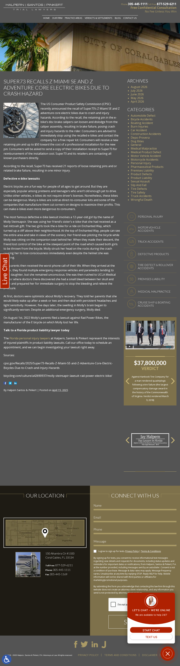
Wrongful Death (141, 200)
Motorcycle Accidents (144, 159)
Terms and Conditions (120, 655)
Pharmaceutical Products (147, 167)
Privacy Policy (132, 551)
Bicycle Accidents (142, 119)
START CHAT (151, 630)
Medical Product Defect (146, 152)
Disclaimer (149, 655)
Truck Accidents (141, 196)
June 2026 (137, 94)
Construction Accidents (146, 134)
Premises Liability (142, 170)
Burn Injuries (139, 126)
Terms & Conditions (151, 551)
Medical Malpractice (144, 148)
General (136, 145)
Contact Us (130, 18)
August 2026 (139, 87)
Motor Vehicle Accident (146, 156)
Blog (118, 18)
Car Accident (139, 130)
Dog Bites (137, 141)
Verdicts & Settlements (98, 18)
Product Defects (141, 174)
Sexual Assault (140, 181)
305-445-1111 (138, 4)
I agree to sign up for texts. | (129, 551)
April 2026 (137, 101)
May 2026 (137, 98)
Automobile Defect (143, 116)
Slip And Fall (138, 185)
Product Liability (141, 178)
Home (46, 18)
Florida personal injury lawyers (29, 338)
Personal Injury (141, 163)
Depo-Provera (140, 137)
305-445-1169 (58, 574)
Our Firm (57, 18)
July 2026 (137, 91)
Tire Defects (139, 189)
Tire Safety (138, 192)
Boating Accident (142, 123)
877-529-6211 (166, 4)
